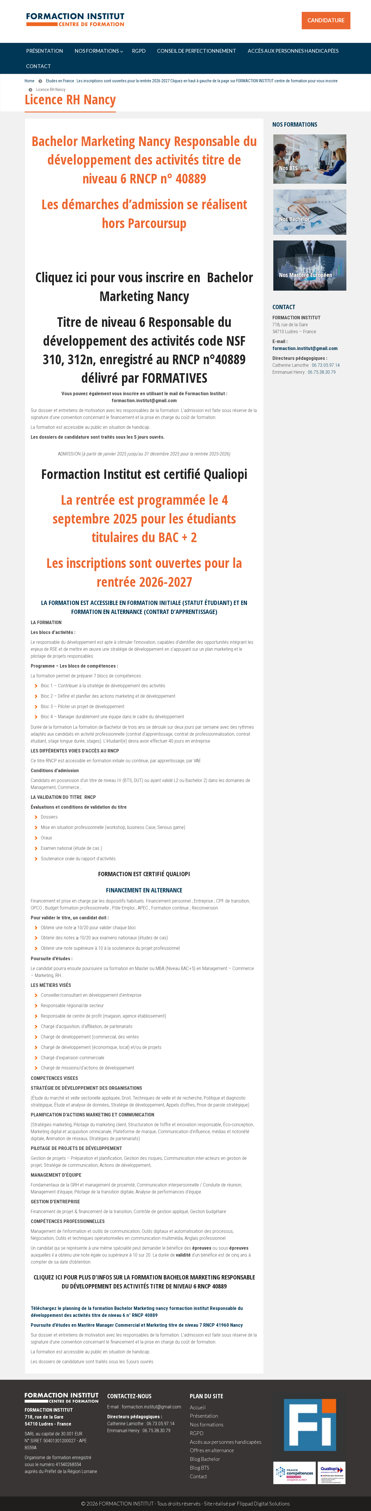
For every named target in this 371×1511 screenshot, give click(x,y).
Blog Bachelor (205, 1459)
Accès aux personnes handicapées (225, 1442)
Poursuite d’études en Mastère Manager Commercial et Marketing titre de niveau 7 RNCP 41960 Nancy (137, 1325)
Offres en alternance (212, 1450)
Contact (198, 1476)
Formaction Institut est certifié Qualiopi (144, 474)
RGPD (196, 1433)
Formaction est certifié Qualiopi (144, 873)
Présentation (204, 1416)
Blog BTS (199, 1468)
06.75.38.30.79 (322, 372)
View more (310, 159)
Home (29, 81)
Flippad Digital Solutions (263, 1504)
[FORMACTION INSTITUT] (72, 21)
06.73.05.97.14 (326, 365)
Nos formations (206, 1424)
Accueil (198, 1407)
